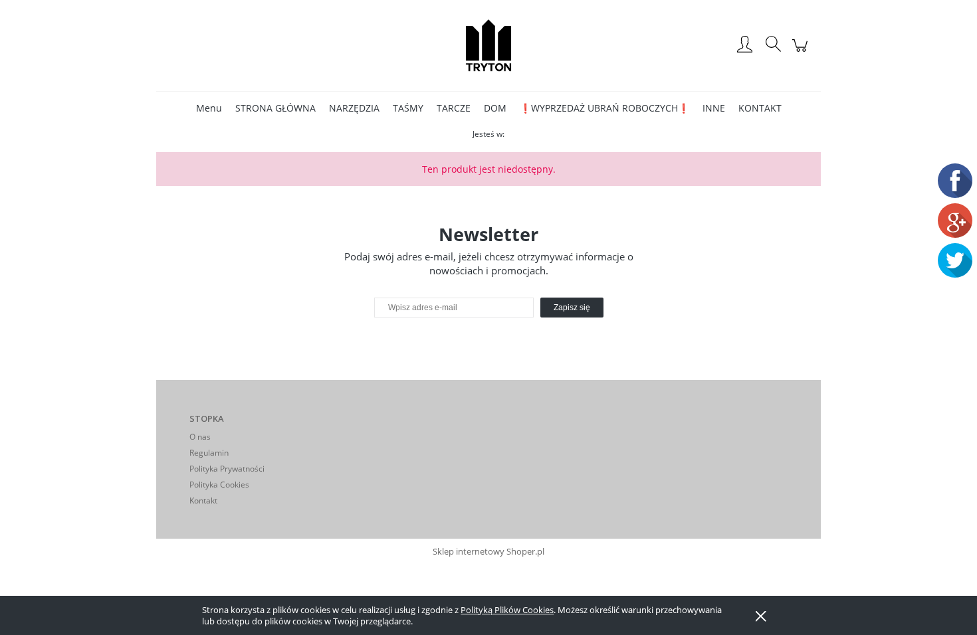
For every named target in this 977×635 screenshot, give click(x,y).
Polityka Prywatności (227, 468)
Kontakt (203, 500)
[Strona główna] (488, 45)
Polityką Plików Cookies (507, 610)
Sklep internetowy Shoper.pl (488, 551)
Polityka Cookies (219, 484)
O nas (200, 436)
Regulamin (209, 452)
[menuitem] (209, 108)
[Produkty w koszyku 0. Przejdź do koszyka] (802, 52)
